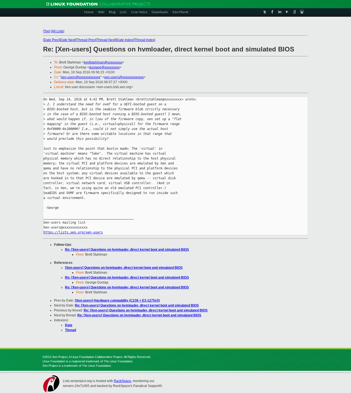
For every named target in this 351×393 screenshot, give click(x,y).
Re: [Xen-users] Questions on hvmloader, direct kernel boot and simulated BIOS (127, 250)
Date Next (67, 40)
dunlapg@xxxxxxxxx (104, 67)
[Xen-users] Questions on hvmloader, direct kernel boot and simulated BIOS (124, 268)
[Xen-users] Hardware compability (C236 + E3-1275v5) (117, 300)
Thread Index (144, 40)
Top (46, 31)
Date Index (125, 40)
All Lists (57, 31)
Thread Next (106, 40)
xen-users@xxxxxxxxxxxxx (80, 77)
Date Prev (51, 40)
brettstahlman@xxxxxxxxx (103, 62)
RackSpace (122, 381)
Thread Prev (86, 40)
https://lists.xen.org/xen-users (73, 232)
